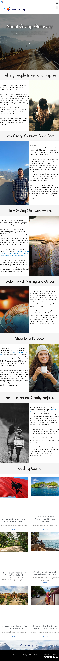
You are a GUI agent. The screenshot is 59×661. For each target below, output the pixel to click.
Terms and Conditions (30, 655)
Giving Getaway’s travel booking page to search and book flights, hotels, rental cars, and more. (14, 253)
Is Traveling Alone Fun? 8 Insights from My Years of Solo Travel (45, 573)
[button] (57, 3)
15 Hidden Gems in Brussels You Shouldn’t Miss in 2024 (14, 574)
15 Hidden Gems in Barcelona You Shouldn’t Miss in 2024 (14, 627)
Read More (14, 529)
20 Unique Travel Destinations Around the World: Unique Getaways (45, 519)
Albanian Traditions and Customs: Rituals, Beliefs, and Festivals (14, 520)
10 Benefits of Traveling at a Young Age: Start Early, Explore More (45, 627)
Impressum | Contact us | (28, 654)
